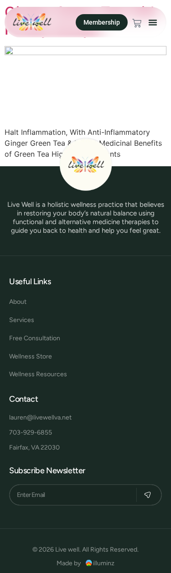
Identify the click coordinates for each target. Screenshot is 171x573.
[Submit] (147, 495)
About (17, 302)
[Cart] (136, 23)
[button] (153, 22)
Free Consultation (34, 338)
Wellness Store (30, 356)
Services (21, 320)
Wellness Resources (38, 374)
